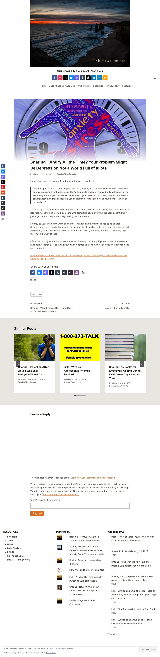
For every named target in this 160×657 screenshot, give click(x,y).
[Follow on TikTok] (88, 77)
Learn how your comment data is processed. (93, 477)
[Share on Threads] (51, 272)
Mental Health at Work (18, 559)
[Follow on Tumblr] (82, 77)
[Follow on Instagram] (60, 77)
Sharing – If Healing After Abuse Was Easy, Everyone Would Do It (33, 371)
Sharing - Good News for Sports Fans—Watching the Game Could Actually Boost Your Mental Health (86, 550)
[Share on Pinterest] (3, 187)
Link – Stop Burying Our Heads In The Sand (133, 609)
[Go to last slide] (18, 364)
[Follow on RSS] (105, 77)
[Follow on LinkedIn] (93, 77)
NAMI (10, 544)
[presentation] (34, 347)
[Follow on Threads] (65, 77)
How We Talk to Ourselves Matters (86, 570)
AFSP (10, 540)
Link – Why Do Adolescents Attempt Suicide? (77, 371)
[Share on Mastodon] (45, 272)
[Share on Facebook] (32, 272)
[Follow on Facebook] (54, 77)
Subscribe (98, 86)
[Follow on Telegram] (99, 77)
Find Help (12, 537)
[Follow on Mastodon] (76, 77)
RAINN (10, 552)
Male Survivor (14, 548)
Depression (37, 294)
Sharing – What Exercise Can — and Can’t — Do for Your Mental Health (52, 308)
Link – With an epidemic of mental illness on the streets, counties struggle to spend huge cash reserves (133, 595)
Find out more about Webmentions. (60, 494)
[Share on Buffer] (64, 272)
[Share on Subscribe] (76, 272)
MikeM (35, 174)
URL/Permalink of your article (45, 500)
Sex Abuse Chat (15, 556)
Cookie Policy (51, 653)
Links (32, 157)
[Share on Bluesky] (39, 272)
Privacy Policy (113, 86)
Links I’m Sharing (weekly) (117, 306)
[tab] (75, 395)
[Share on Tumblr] (57, 272)
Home (43, 86)
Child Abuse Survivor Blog (62, 86)
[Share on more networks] (70, 272)
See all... (112, 634)
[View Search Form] (154, 78)
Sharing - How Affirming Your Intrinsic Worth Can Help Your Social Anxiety (84, 591)
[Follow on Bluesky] (71, 77)
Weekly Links (84, 86)
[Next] (142, 364)
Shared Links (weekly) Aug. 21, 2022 (129, 551)
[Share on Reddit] (3, 192)
